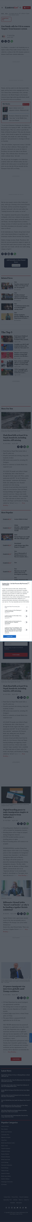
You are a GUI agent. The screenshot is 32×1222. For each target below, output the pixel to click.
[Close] (28, 583)
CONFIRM (10, 636)
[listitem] (16, 607)
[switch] (26, 611)
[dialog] (16, 611)
